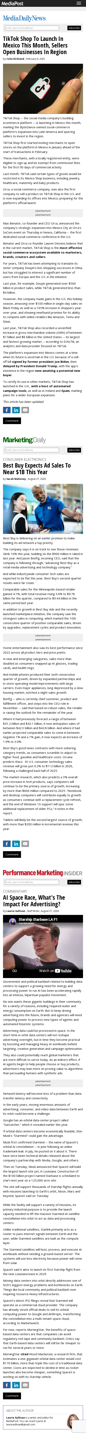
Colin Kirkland (15, 59)
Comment (12, 420)
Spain (65, 391)
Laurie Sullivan (15, 911)
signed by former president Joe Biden (40, 362)
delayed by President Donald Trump (30, 366)
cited (24, 1354)
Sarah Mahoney (16, 479)
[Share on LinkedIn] (16, 410)
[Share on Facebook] (7, 410)
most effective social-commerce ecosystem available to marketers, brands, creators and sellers (42, 252)
